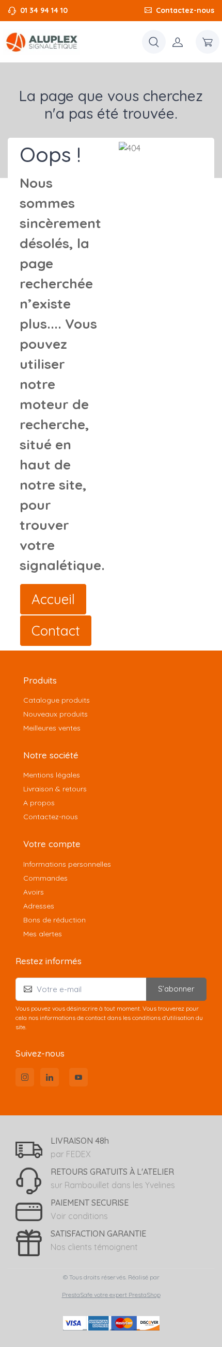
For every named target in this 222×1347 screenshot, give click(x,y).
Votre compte (52, 843)
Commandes (45, 878)
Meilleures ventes (52, 728)
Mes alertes (42, 933)
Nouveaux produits (55, 714)
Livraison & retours (55, 788)
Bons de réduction (54, 919)
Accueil (53, 599)
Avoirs (33, 892)
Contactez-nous (185, 10)
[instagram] (24, 1077)
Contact (55, 630)
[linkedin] (49, 1077)
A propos (39, 802)
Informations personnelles (67, 864)
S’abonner (176, 989)
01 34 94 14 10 (44, 10)
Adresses (38, 906)
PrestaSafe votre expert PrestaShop (111, 1295)
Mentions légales (51, 775)
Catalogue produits (56, 700)
